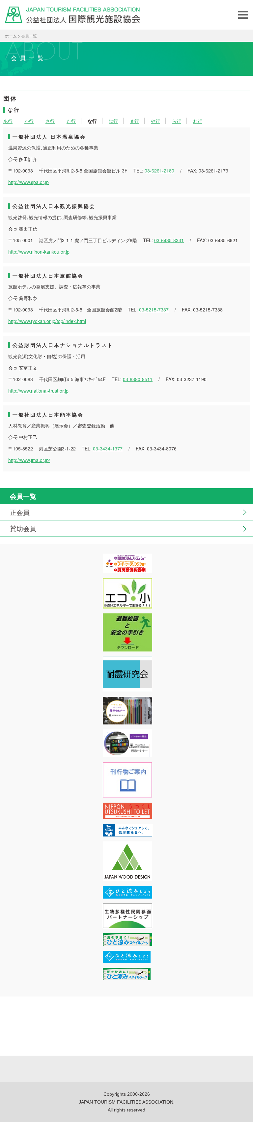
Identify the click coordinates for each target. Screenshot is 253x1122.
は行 (113, 121)
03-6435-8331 (169, 240)
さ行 (50, 121)
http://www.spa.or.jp (28, 182)
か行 (29, 121)
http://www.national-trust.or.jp (38, 390)
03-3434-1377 (108, 448)
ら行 (176, 121)
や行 (155, 121)
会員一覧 (23, 496)
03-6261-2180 (159, 170)
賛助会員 (23, 528)
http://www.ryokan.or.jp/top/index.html (47, 321)
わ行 (197, 121)
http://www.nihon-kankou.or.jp (39, 251)
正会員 (20, 512)
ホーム (11, 35)
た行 (71, 121)
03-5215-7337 (154, 309)
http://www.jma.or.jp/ (29, 460)
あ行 (8, 121)
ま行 (134, 121)
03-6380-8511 (138, 379)
